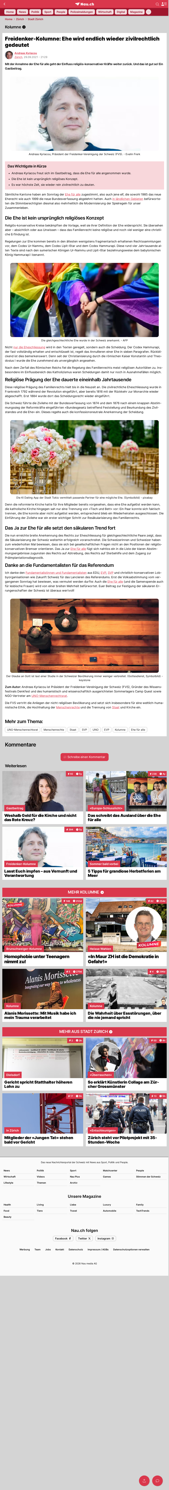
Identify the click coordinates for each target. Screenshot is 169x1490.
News (7, 1170)
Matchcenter (110, 1170)
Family (140, 1204)
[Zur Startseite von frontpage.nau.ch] (84, 4)
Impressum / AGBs (98, 1249)
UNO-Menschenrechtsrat (49, 696)
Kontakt (59, 1249)
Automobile (109, 1210)
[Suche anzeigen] (157, 4)
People (140, 1170)
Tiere (40, 1210)
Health (7, 1204)
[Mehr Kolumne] (84, 892)
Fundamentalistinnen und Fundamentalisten (56, 572)
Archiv (73, 1182)
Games (107, 1176)
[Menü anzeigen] (164, 4)
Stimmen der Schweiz (148, 1176)
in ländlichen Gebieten (127, 199)
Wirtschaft (10, 1176)
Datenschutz (76, 1249)
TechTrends (142, 1210)
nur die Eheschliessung (29, 347)
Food (6, 1210)
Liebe (73, 1204)
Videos (41, 1176)
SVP (110, 572)
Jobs (48, 1249)
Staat (115, 707)
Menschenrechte (68, 707)
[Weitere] (148, 12)
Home (8, 19)
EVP (103, 572)
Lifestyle (8, 1182)
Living (40, 1204)
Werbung (24, 1249)
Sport (73, 1170)
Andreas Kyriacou (26, 53)
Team (37, 1249)
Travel (73, 1210)
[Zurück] (4, 4)
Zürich (20, 19)
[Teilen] (144, 1480)
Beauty (7, 1216)
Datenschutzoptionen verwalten (131, 1249)
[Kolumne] (84, 27)
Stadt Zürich (35, 19)
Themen (41, 1182)
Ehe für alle (73, 194)
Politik (40, 1170)
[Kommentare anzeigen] (157, 1480)
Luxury (107, 1204)
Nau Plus (75, 1176)
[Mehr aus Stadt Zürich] (84, 1031)
